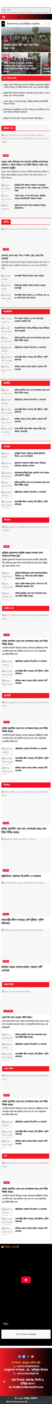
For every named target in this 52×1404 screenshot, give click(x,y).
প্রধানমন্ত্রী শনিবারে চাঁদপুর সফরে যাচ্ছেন (29, 275)
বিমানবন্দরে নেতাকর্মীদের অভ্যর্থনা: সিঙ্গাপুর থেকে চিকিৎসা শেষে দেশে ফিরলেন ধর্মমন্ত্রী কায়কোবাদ (26, 110)
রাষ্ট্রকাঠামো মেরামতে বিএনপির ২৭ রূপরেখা (30, 347)
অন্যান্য (6, 635)
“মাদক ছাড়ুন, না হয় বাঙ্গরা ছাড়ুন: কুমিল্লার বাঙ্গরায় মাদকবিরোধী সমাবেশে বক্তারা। (30, 197)
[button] (3, 16)
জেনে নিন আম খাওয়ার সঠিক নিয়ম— (17, 1017)
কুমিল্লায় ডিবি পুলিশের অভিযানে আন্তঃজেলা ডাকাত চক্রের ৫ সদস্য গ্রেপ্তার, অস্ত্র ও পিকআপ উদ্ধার (32, 188)
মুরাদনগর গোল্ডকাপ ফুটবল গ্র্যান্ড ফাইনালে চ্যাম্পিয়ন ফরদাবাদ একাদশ (30, 464)
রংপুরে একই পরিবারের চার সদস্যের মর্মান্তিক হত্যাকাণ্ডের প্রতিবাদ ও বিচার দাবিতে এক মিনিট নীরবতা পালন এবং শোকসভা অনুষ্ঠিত (26, 86)
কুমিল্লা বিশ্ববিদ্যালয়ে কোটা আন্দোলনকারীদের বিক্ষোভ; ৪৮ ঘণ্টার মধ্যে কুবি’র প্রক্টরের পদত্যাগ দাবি (31, 576)
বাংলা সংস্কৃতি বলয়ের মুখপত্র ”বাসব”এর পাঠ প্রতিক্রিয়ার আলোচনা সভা (31, 585)
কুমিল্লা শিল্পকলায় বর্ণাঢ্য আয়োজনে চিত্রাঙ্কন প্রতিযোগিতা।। (23, 118)
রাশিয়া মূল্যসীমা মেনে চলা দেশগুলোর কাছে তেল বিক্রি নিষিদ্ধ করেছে (30, 594)
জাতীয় (6, 249)
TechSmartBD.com (37, 1402)
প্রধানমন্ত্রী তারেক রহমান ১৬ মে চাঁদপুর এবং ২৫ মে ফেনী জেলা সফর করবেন (32, 296)
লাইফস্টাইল (8, 1011)
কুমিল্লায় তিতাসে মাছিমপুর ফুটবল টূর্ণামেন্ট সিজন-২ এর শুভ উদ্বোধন (30, 454)
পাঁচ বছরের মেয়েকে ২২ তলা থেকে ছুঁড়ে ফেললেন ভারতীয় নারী (29, 319)
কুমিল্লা (6, 41)
